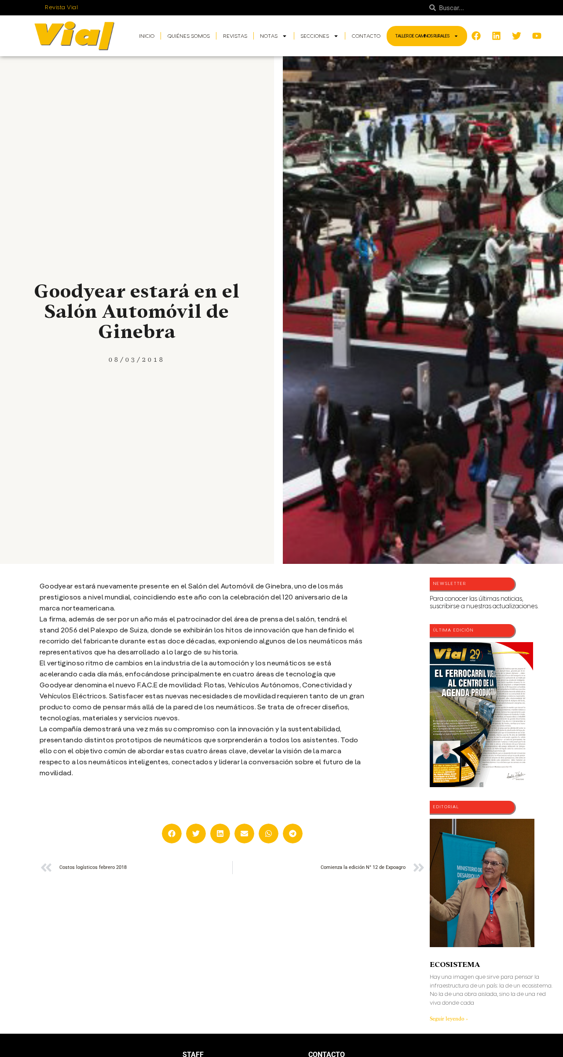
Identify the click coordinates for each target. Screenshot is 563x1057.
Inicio (146, 36)
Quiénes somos (189, 36)
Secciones (314, 36)
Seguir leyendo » (449, 1018)
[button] (172, 833)
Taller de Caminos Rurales (422, 36)
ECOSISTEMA (455, 964)
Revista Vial (61, 7)
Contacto (366, 36)
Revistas (235, 36)
